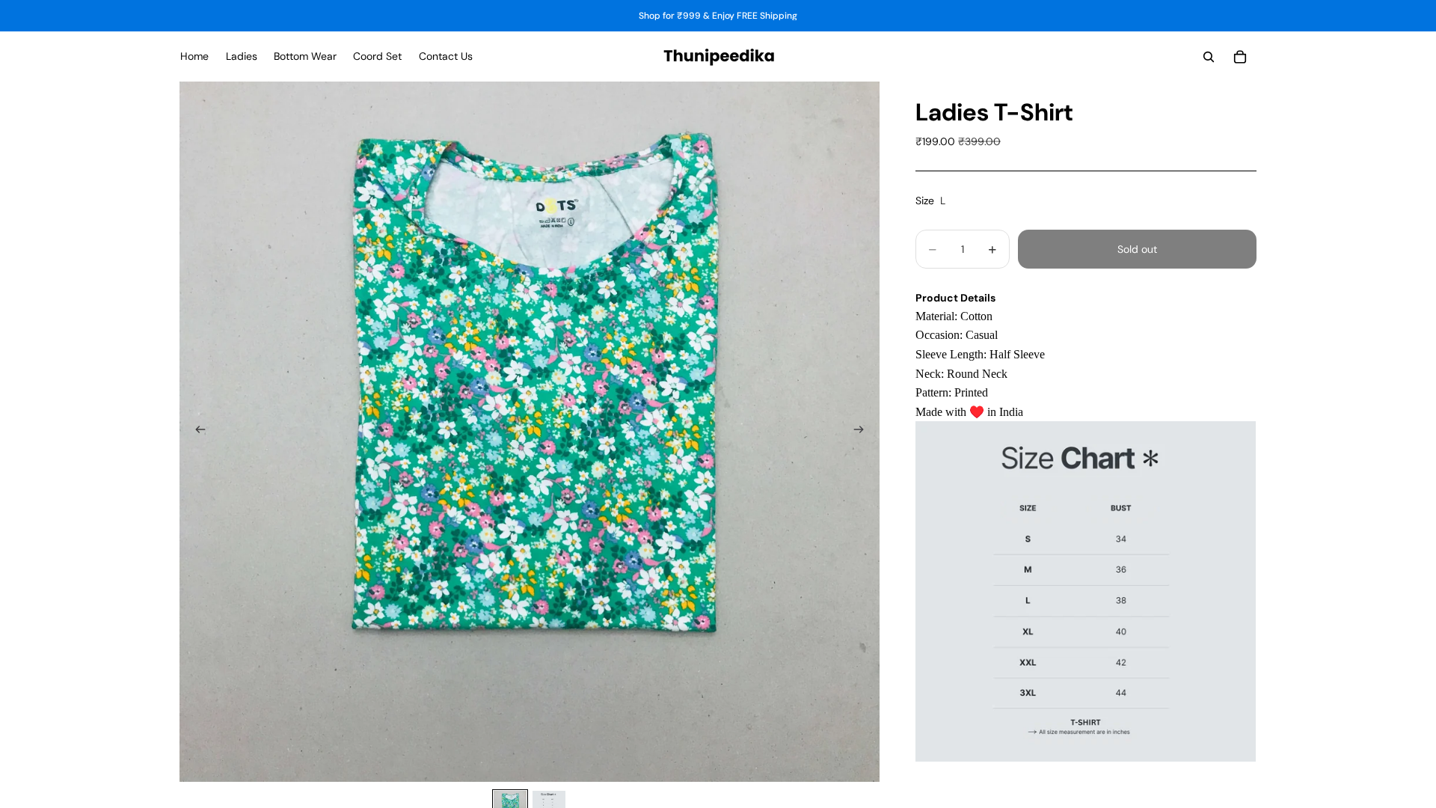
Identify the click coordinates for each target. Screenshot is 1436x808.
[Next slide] (863, 431)
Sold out (1137, 249)
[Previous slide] (196, 431)
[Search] (1208, 56)
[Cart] (1240, 56)
